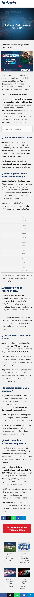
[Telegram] (23, 518)
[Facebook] (3, 518)
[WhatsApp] (13, 518)
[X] (8, 518)
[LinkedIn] (18, 518)
